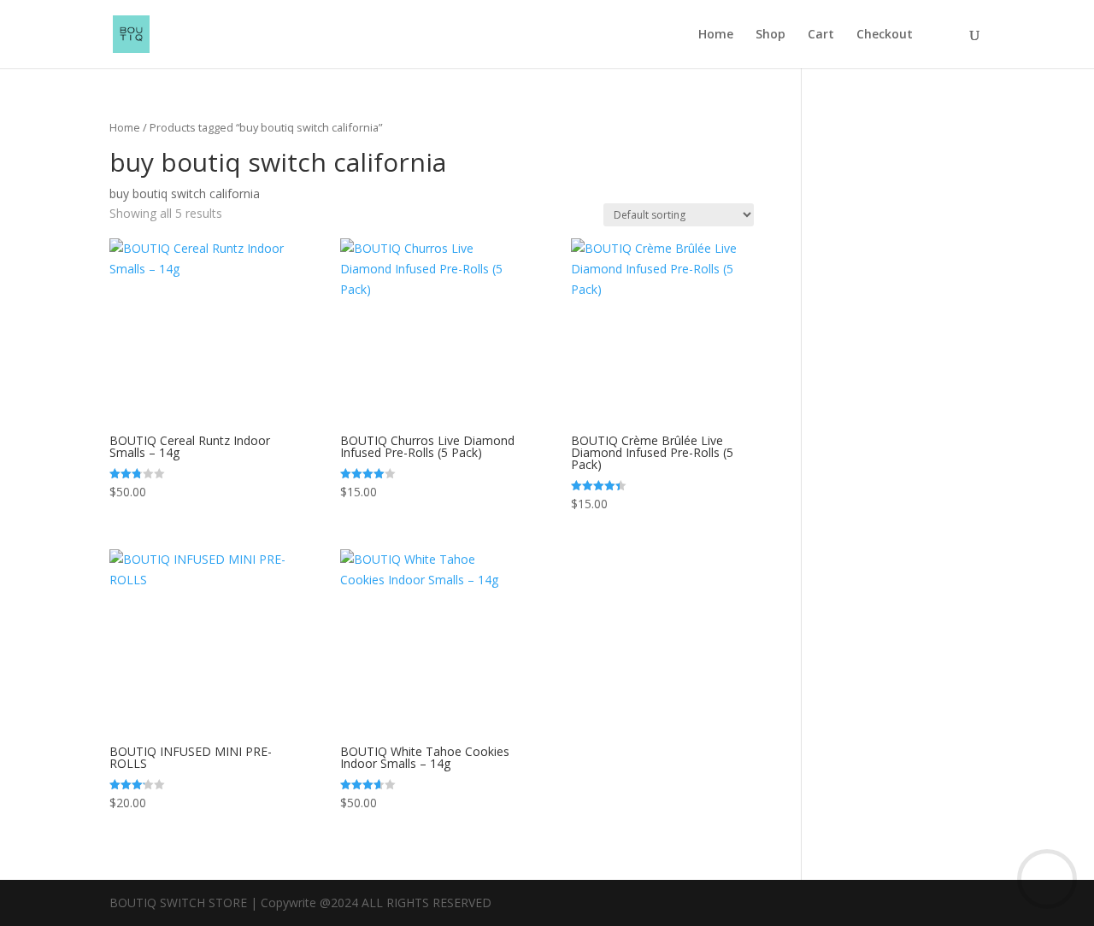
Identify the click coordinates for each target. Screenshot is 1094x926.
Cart (821, 35)
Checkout (884, 35)
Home (715, 35)
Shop (770, 35)
